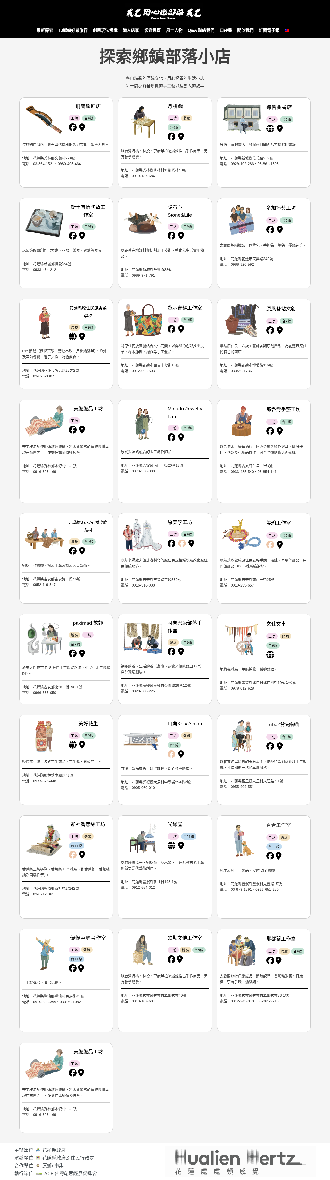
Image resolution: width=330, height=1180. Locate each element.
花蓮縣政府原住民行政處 (68, 1158)
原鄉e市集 (53, 1165)
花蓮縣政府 (54, 1150)
